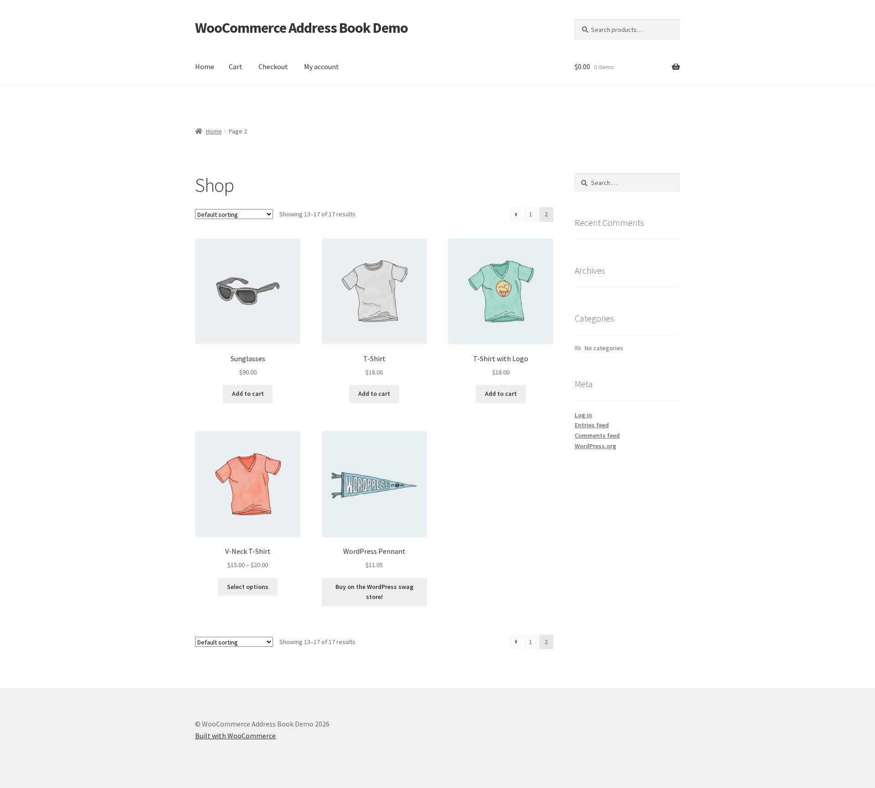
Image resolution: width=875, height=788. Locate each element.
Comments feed (597, 435)
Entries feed (592, 425)
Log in (583, 415)
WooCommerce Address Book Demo (301, 28)
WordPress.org (595, 446)
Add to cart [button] (248, 393)
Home (204, 66)
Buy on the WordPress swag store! (374, 592)
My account (321, 66)
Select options (247, 587)
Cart (235, 66)
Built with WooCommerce (235, 735)
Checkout (273, 66)
